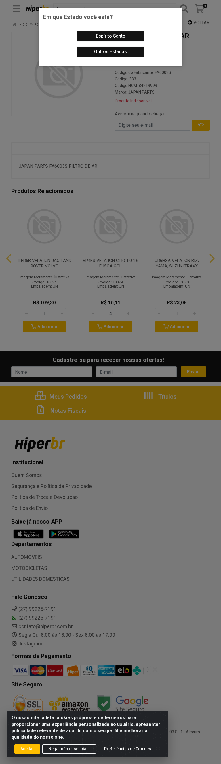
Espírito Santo (110, 36)
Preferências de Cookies (127, 748)
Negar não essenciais (69, 748)
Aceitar (27, 748)
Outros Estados (110, 51)
